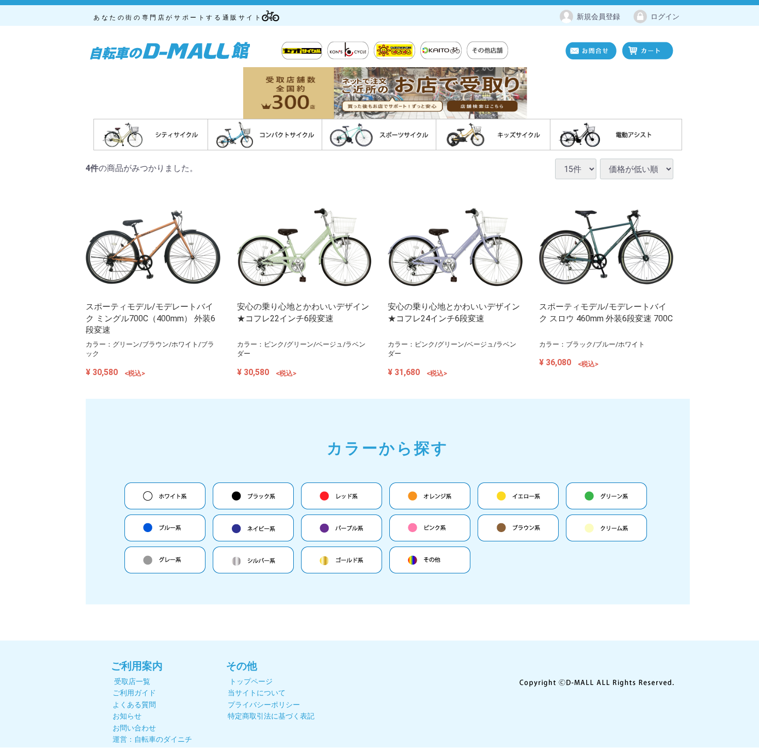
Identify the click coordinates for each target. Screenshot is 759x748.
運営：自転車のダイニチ (152, 739)
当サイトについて (257, 693)
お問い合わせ (134, 728)
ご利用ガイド (134, 693)
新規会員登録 (598, 16)
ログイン (665, 16)
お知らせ (127, 716)
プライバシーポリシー (264, 704)
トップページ (251, 681)
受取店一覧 (132, 681)
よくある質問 (134, 704)
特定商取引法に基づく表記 (271, 716)
